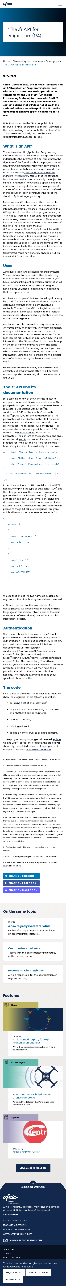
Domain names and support (16, 1229)
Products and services (15, 1225)
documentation (26, 432)
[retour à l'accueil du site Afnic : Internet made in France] (33, 1199)
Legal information (11, 1257)
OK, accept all (14, 1272)
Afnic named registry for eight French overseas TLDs (32, 1041)
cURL (23, 439)
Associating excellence (15, 1221)
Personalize (13, 1279)
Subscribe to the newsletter (26, 1240)
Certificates (8, 1249)
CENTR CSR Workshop (26, 1152)
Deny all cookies (39, 1272)
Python (57, 739)
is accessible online (44, 402)
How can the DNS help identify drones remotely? (32, 1096)
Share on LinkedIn (21, 876)
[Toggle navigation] (60, 4)
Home (7, 61)
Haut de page (11, 1214)
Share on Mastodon (23, 890)
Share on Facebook (22, 883)
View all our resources (33, 1168)
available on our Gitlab (38, 749)
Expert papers (53, 61)
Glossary (7, 1253)
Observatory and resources (27, 61)
